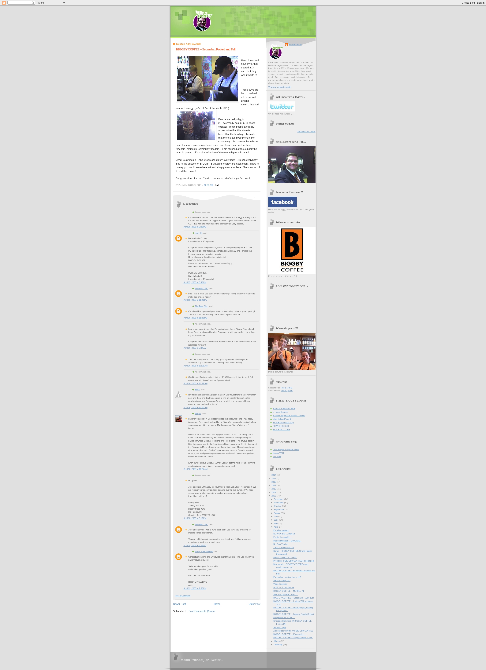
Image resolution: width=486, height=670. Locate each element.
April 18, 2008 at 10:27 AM (195, 469)
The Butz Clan (201, 288)
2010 (274, 489)
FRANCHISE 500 (281, 426)
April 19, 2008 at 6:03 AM (195, 545)
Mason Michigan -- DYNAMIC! (287, 541)
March (277, 641)
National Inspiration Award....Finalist (289, 415)
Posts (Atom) (287, 390)
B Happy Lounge (280, 412)
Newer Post (179, 604)
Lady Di (198, 233)
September (279, 509)
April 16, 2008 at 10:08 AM (195, 366)
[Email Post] (216, 185)
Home (217, 604)
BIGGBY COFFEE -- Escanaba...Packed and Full (205, 49)
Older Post (254, 604)
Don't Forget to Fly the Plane (286, 449)
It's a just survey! (281, 530)
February (278, 644)
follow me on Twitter (306, 131)
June (276, 520)
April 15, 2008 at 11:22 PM (195, 318)
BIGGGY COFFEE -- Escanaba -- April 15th (293, 598)
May (276, 523)
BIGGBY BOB (295, 44)
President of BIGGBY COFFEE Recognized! (293, 561)
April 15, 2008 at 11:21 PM (195, 300)
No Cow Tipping (280, 544)
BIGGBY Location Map (283, 422)
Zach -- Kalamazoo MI (283, 547)
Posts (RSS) (287, 388)
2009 (274, 492)
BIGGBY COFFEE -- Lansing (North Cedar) (293, 614)
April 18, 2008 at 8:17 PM (195, 518)
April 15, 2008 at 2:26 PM (195, 227)
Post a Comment (182, 596)
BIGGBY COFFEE (281, 429)
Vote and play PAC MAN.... (285, 594)
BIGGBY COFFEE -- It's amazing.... (289, 634)
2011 (274, 485)
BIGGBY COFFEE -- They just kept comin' (293, 637)
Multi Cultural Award (282, 419)
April (276, 527)
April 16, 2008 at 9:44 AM (195, 348)
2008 (274, 496)
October (278, 506)
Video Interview (280, 584)
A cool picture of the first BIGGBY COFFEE (293, 631)
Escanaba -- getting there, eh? (287, 577)
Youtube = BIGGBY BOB (284, 408)
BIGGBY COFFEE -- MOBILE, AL (288, 591)
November (279, 502)
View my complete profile (279, 87)
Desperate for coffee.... (284, 617)
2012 (274, 482)
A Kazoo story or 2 (281, 580)
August (277, 513)
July (276, 516)
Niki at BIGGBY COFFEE (285, 557)
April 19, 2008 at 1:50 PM (195, 588)
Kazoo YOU (278, 453)
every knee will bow (204, 551)
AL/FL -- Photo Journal (283, 587)
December (279, 499)
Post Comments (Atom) (202, 611)
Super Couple (279, 627)
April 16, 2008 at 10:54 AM (195, 407)
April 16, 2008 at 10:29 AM (195, 383)
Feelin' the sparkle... (282, 537)
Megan (198, 413)
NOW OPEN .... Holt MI (284, 534)
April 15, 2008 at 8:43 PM (195, 282)
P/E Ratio (277, 456)
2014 (274, 475)
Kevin (197, 389)
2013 (274, 478)
